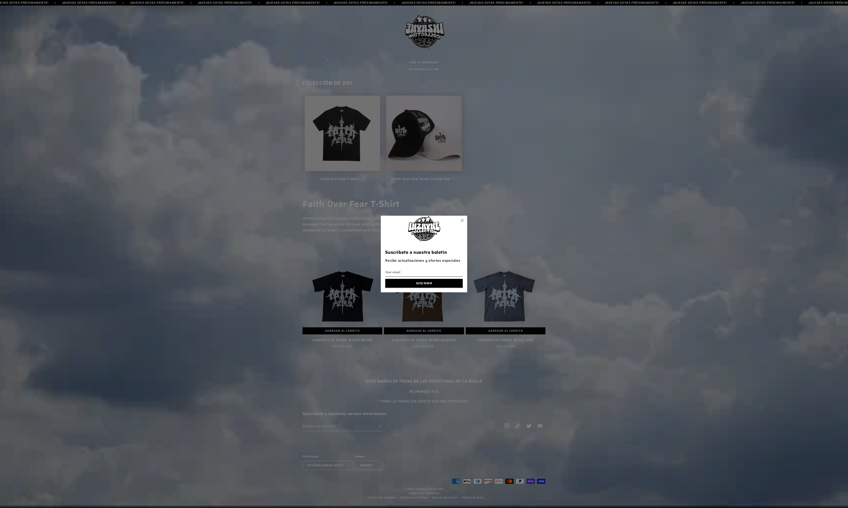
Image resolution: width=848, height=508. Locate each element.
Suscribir (424, 283)
